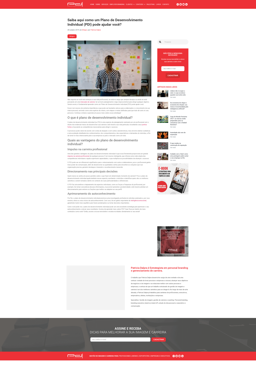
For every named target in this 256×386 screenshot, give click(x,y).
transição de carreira (88, 102)
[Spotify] (180, 4)
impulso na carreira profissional (78, 156)
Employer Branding (117, 4)
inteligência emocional (138, 200)
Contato (165, 4)
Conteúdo (139, 4)
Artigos (84, 30)
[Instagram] (177, 4)
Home (92, 4)
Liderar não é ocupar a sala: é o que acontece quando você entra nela (178, 93)
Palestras (151, 4)
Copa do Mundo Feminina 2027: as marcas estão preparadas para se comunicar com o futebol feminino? (178, 121)
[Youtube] (183, 4)
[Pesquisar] (160, 41)
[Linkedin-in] (186, 4)
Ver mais (173, 97)
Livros (158, 4)
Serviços (105, 4)
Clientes (129, 4)
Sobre (98, 4)
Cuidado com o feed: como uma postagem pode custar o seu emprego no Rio (179, 156)
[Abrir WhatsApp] (251, 381)
